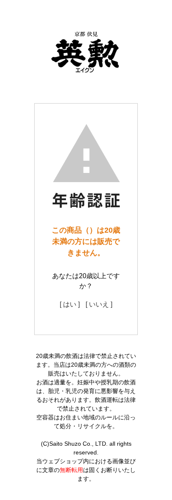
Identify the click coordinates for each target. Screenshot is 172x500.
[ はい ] (70, 304)
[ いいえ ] (99, 304)
